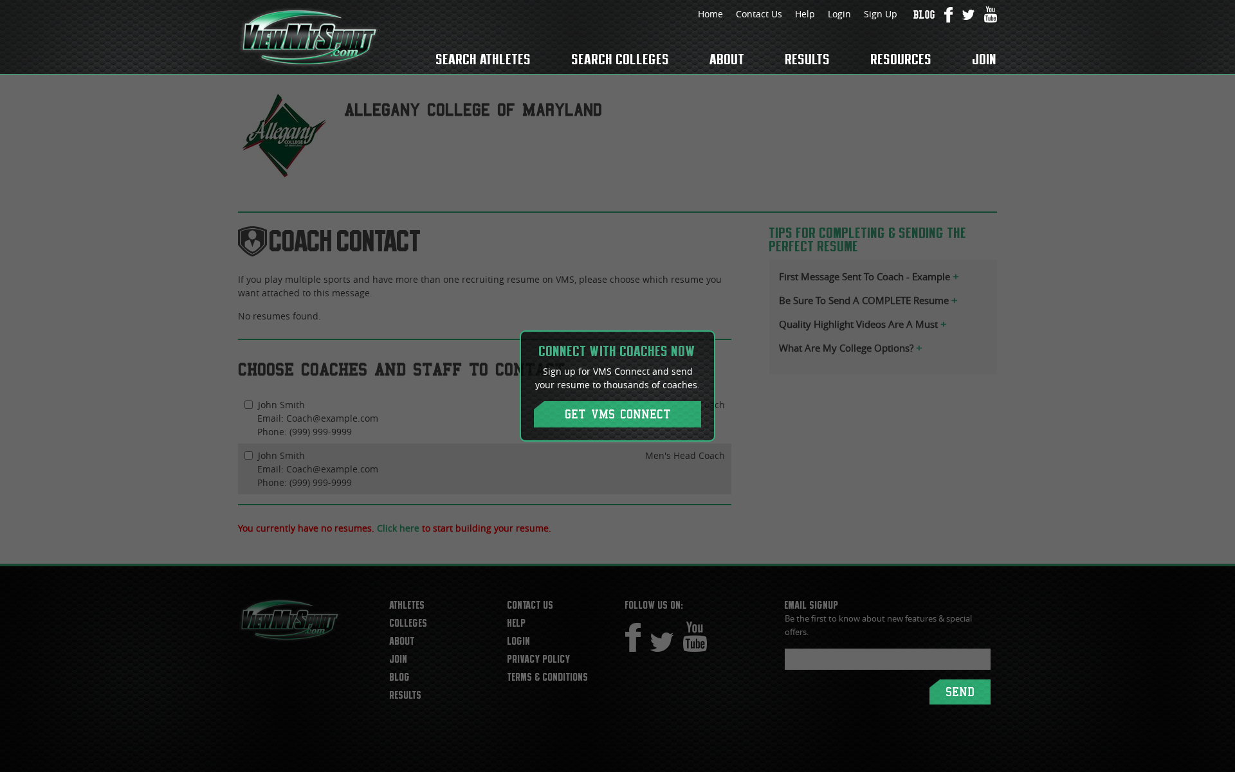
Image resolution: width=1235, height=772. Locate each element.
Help (805, 14)
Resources (901, 59)
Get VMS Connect (618, 414)
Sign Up (880, 14)
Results (807, 59)
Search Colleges (621, 59)
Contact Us (759, 14)
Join (985, 59)
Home (710, 14)
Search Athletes (483, 59)
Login (839, 14)
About (727, 59)
